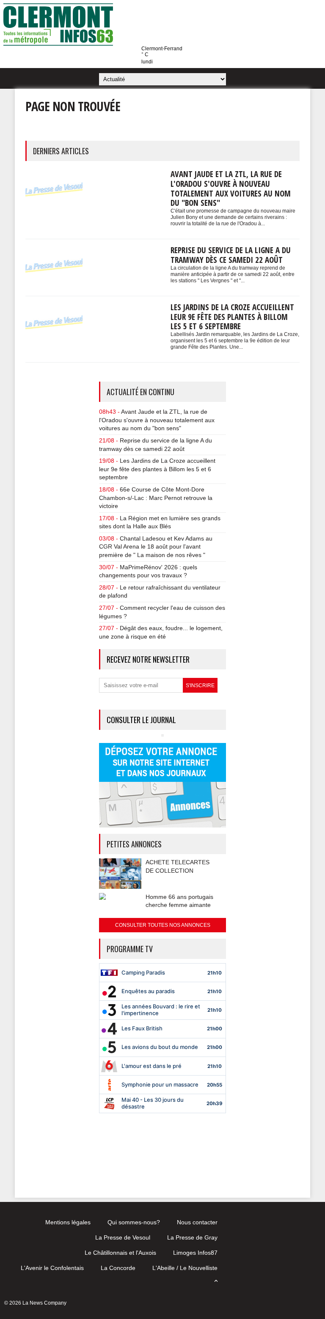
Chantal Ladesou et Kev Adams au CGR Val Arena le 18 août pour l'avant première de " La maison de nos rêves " (155, 546)
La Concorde (118, 1267)
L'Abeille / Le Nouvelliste (185, 1267)
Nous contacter (197, 1222)
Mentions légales (68, 1222)
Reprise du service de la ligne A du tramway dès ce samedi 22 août (231, 255)
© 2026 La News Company (35, 1303)
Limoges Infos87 (195, 1252)
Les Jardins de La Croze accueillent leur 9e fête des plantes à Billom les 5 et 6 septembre (232, 317)
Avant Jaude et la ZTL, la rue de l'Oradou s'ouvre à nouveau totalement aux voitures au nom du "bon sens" (231, 188)
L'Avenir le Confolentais (52, 1267)
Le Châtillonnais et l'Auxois (120, 1252)
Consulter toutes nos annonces (162, 925)
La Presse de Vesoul (122, 1237)
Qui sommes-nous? (133, 1222)
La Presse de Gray (192, 1237)
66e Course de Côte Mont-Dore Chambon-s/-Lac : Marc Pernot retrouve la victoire (155, 497)
